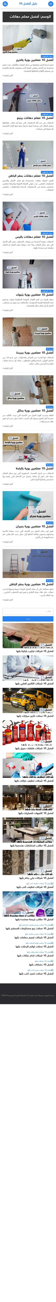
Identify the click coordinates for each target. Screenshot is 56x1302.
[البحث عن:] (28, 611)
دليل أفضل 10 (28, 4)
